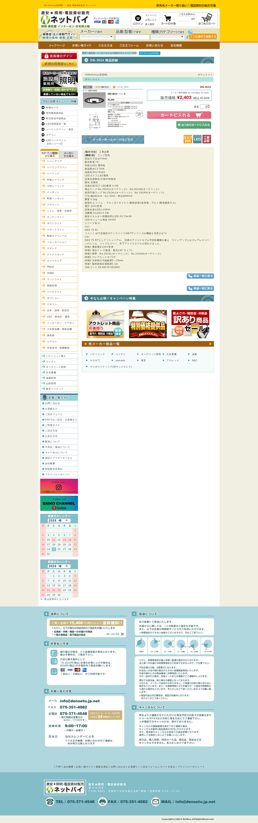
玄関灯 (51, 273)
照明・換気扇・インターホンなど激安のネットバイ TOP (109, 53)
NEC (195, 360)
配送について (52, 441)
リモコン (52, 304)
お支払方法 (51, 436)
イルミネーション (57, 242)
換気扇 (51, 335)
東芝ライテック (54, 389)
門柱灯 (51, 267)
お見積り (133, 766)
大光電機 (172, 354)
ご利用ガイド (52, 425)
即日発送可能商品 (56, 118)
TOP (58, 766)
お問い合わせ (52, 403)
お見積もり (51, 408)
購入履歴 (149, 24)
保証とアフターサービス (59, 458)
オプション (53, 298)
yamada (120, 360)
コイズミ (121, 354)
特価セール (52, 107)
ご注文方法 (51, 430)
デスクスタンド (55, 254)
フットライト (54, 279)
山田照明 (51, 383)
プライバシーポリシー (57, 474)
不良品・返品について (57, 447)
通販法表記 (102, 766)
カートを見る (167, 766)
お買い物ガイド (84, 766)
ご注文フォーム (54, 414)
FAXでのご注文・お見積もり (61, 419)
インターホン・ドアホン (60, 323)
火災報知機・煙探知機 (59, 329)
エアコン (51, 135)
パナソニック (97, 354)
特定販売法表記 (54, 469)
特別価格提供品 (54, 113)
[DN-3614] (113, 132)
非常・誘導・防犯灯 (58, 310)
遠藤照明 (51, 378)
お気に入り (151, 19)
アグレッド (173, 360)
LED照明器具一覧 (56, 124)
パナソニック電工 (56, 356)
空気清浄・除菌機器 (58, 348)
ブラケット (53, 204)
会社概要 (50, 463)
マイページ (151, 15)
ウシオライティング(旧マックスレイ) (111, 366)
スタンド (52, 248)
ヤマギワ (95, 360)
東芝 (143, 360)
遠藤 (194, 354)
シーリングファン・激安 (59, 129)
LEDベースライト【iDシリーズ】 (56, 142)
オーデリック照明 (151, 354)
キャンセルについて (56, 452)
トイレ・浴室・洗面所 (59, 211)
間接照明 (52, 285)
